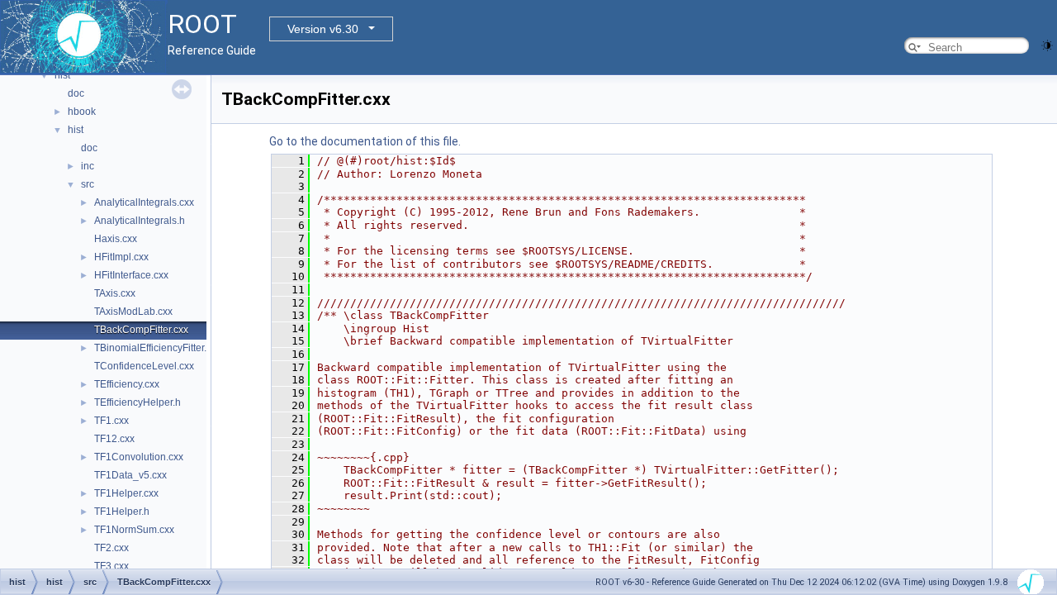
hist (62, 75)
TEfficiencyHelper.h (137, 402)
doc (76, 93)
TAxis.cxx (114, 293)
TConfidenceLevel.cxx (144, 366)
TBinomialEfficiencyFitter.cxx (157, 348)
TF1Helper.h (121, 511)
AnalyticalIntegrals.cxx (144, 202)
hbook (82, 111)
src (87, 184)
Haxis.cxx (115, 239)
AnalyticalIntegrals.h (139, 220)
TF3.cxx (111, 566)
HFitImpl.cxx (121, 257)
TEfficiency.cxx (126, 384)
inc (87, 166)
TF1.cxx (111, 420)
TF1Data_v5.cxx (130, 475)
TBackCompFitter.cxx (141, 330)
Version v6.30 (322, 29)
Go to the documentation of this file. (365, 141)
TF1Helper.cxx (126, 493)
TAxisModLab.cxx (133, 311)
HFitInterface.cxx (131, 275)
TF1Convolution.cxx (138, 457)
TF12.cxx (114, 439)
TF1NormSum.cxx (134, 530)
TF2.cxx (111, 548)
